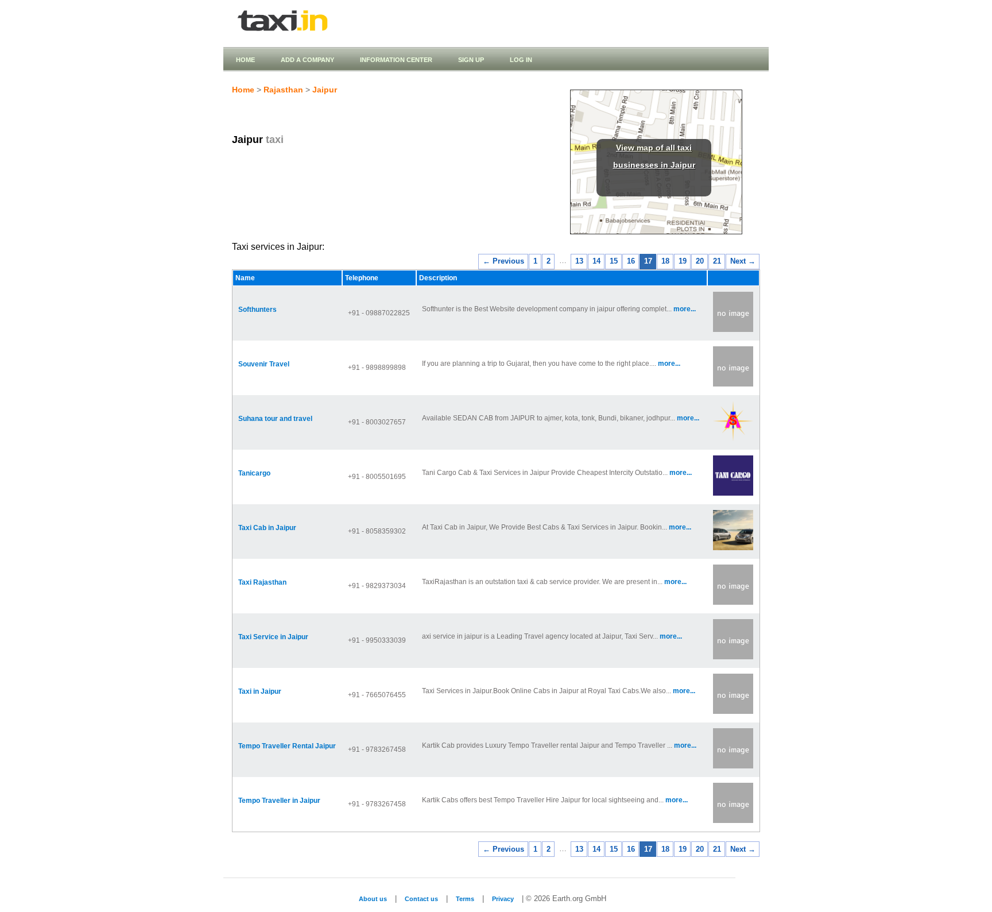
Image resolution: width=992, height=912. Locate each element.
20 (700, 261)
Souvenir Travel (263, 364)
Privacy (503, 898)
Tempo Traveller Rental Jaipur (287, 746)
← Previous (503, 261)
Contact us (421, 898)
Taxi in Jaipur (259, 691)
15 (614, 261)
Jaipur (324, 89)
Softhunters (257, 310)
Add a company (307, 59)
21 (717, 261)
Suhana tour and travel (275, 419)
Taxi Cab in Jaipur (267, 528)
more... (684, 309)
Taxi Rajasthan (262, 582)
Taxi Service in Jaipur (273, 637)
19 (683, 261)
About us (373, 898)
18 (665, 261)
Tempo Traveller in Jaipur (279, 801)
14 (596, 261)
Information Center (396, 59)
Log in (521, 59)
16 (631, 261)
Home (245, 59)
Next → (742, 261)
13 (579, 261)
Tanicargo (254, 473)
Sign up (471, 59)
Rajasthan (283, 89)
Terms (465, 898)
